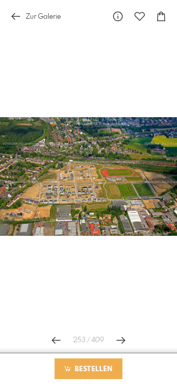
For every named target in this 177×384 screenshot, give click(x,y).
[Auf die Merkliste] (140, 16)
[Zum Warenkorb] (161, 16)
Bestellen (92, 369)
